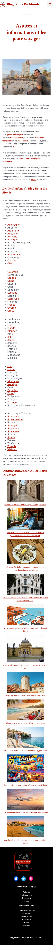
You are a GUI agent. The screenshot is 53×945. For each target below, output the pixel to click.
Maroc (11, 369)
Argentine (13, 230)
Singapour (13, 428)
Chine (10, 280)
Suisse (11, 437)
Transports (26, 919)
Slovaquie (13, 431)
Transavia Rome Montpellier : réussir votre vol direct (25, 785)
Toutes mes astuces (26, 910)
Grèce (10, 310)
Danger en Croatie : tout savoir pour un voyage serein (25, 751)
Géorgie (12, 307)
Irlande (11, 328)
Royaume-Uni (15, 419)
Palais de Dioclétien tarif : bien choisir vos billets (25, 696)
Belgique (12, 239)
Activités (26, 892)
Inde (9, 325)
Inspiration (26, 925)
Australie (12, 233)
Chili (10, 263)
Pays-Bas (12, 390)
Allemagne (13, 224)
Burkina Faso (14, 254)
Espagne (12, 292)
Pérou (10, 393)
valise (33, 179)
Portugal (12, 402)
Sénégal (12, 425)
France (11, 304)
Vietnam (12, 449)
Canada (11, 260)
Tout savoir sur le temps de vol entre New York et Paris (25, 813)
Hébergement (26, 895)
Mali (9, 366)
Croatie (11, 277)
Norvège (12, 384)
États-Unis (13, 298)
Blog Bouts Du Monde (23, 4)
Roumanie (13, 416)
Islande (11, 330)
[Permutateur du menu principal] (50, 4)
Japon (11, 340)
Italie (10, 337)
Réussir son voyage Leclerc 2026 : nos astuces (25, 723)
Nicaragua (13, 381)
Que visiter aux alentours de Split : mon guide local (25, 505)
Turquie (11, 446)
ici (13, 147)
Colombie (12, 271)
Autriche (12, 236)
